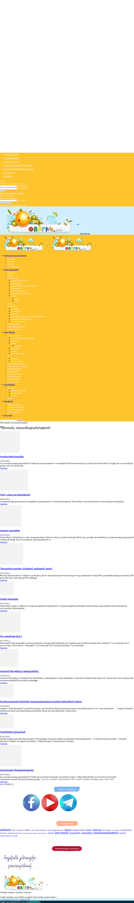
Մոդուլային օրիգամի (17, 353)
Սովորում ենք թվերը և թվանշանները (19, 671)
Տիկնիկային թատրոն (13, 379)
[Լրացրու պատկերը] (10, 526)
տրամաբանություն (105, 832)
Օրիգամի (14, 351)
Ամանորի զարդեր (13, 371)
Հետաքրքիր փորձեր (13, 324)
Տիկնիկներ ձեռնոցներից (14, 369)
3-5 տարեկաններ (11, 158)
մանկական (3, 833)
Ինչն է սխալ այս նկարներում (15, 494)
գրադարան (20, 830)
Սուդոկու (13, 296)
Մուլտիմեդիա (9, 385)
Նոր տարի (8, 176)
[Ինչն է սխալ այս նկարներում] (14, 490)
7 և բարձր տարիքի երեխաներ (18, 165)
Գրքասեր (14, 395)
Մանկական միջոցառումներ (16, 410)
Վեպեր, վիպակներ (13, 266)
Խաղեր (9, 398)
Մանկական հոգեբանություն (16, 407)
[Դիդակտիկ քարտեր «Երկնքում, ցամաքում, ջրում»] (11, 564)
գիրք (13, 830)
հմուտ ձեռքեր (106, 830)
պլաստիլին (74, 833)
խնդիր (89, 830)
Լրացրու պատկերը (10, 530)
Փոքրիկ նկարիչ (12, 306)
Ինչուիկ (9, 303)
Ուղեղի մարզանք (9, 598)
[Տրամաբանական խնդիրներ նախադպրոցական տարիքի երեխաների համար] (7, 697)
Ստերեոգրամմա (16, 283)
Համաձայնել (35, 902)
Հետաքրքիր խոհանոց (14, 412)
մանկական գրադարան (15, 833)
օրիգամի (15, 836)
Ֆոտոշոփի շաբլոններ (18, 321)
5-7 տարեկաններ (11, 162)
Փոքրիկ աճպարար (13, 381)
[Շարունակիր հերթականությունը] (10, 765)
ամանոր (5, 829)
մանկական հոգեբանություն (30, 833)
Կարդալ (3, 468)
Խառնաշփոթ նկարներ (12, 456)
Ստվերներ (10, 275)
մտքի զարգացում (42, 833)
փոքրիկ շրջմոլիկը (5, 836)
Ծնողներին (9, 172)
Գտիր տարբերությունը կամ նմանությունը (24, 286)
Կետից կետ (14, 314)
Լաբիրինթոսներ (16, 288)
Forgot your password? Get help (12, 193)
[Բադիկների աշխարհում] (7, 727)
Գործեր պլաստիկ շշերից (15, 374)
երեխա (27, 830)
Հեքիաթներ (10, 264)
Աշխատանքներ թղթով (14, 335)
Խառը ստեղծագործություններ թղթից (22, 338)
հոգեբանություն (116, 830)
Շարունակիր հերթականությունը (17, 770)
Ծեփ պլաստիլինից (17, 361)
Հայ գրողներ (11, 259)
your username (22, 186)
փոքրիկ (122, 833)
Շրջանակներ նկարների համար (21, 319)
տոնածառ (87, 833)
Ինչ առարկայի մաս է (11, 636)
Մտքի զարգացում (11, 270)
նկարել (51, 833)
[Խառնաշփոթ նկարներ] (10, 452)
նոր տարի (61, 832)
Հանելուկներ (11, 261)
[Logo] (24, 250)
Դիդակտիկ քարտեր (13, 329)
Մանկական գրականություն (15, 255)
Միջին (16, 301)
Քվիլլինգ (13, 343)
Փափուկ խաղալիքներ (14, 376)
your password (22, 188)
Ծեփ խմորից (15, 358)
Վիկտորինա (11, 273)
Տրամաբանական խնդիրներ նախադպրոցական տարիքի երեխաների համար (41, 701)
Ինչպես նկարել (16, 311)
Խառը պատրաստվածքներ (15, 364)
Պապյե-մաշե (15, 348)
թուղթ (68, 829)
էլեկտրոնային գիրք (41, 830)
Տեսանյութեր (11, 388)
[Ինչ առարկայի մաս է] (10, 631)
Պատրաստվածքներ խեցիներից (17, 366)
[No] (40, 902)
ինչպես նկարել (78, 830)
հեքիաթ (97, 829)
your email (21, 200)
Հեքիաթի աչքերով (16, 393)
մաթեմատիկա (126, 830)
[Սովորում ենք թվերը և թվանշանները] (9, 666)
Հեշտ (16, 298)
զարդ (33, 830)
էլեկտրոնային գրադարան (56, 830)
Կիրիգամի (14, 341)
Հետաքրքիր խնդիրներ (18, 291)
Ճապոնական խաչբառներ (19, 280)
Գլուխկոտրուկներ (13, 278)
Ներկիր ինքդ (15, 309)
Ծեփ (8, 356)
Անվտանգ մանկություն (14, 404)
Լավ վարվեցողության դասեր (19, 169)
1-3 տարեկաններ (11, 154)
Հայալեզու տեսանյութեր (18, 390)
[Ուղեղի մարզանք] (7, 594)
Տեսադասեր (18, 346)
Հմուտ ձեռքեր (9, 332)
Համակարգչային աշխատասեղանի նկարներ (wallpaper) (28, 316)
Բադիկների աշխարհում (12, 731)
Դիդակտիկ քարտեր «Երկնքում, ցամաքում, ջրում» (26, 568)
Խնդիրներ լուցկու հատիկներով (20, 293)
